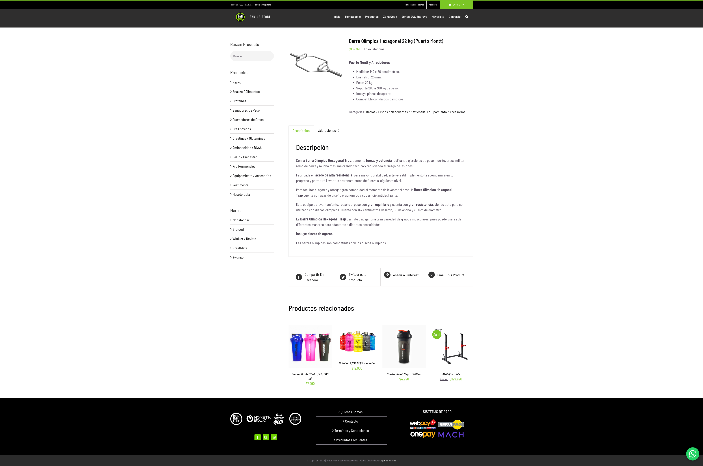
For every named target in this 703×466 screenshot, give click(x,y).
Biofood (238, 229)
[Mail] (274, 437)
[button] (466, 16)
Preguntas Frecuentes (351, 440)
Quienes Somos (352, 412)
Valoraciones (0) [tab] (329, 130)
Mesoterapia (241, 194)
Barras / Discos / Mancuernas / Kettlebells (395, 112)
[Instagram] (266, 437)
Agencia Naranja (388, 460)
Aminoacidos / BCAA (247, 147)
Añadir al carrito (396, 347)
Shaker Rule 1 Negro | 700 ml (404, 374)
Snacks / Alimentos (246, 91)
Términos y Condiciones (351, 430)
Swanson (239, 257)
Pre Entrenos (242, 129)
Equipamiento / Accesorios (446, 112)
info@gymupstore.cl (264, 4)
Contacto (351, 421)
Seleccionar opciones (355, 340)
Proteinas (239, 101)
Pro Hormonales (244, 166)
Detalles (310, 347)
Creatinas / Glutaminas (249, 138)
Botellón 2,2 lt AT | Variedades (357, 363)
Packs (237, 82)
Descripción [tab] (301, 130)
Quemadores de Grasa (248, 119)
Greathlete (240, 248)
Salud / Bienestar (245, 157)
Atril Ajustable (451, 374)
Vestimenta (240, 185)
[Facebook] (257, 437)
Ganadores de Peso (246, 110)
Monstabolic (241, 220)
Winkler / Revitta (244, 238)
